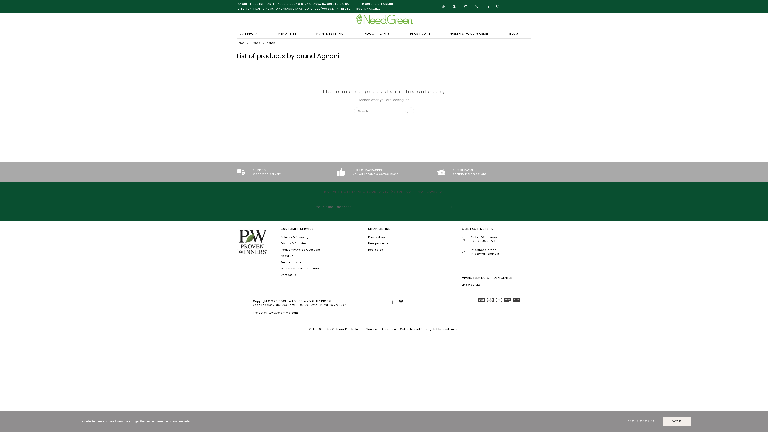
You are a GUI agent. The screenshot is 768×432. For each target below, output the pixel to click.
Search (409, 111)
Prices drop (376, 237)
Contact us (288, 275)
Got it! (677, 421)
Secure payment (293, 262)
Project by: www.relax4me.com (275, 313)
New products (378, 243)
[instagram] (401, 302)
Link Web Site (471, 285)
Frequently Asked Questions (301, 250)
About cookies (641, 421)
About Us (287, 256)
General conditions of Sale (300, 268)
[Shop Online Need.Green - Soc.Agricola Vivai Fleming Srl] (384, 21)
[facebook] (392, 302)
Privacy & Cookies (294, 243)
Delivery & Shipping (295, 237)
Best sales (375, 250)
